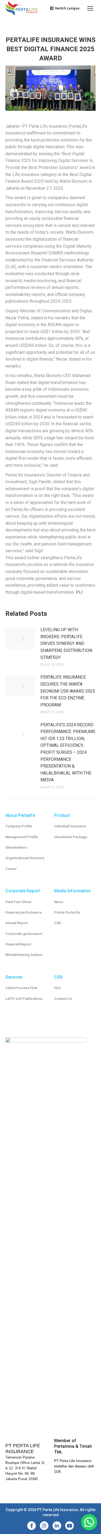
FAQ (57, 988)
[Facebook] (31, 1525)
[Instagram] (44, 1525)
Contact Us (63, 999)
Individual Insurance (70, 826)
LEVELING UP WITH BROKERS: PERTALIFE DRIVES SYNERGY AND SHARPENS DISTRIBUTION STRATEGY (66, 643)
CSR (57, 923)
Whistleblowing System (23, 955)
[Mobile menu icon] (90, 8)
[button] (89, 1522)
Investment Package (70, 837)
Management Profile (21, 837)
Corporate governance (23, 934)
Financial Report (18, 944)
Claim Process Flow (21, 988)
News (58, 902)
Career (11, 869)
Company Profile (18, 826)
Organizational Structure (24, 858)
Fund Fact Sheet (18, 902)
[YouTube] (69, 1525)
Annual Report (16, 923)
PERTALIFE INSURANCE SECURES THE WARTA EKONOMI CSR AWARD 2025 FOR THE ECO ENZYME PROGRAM (67, 691)
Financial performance (23, 912)
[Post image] (20, 638)
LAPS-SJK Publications (24, 999)
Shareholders (16, 847)
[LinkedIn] (57, 1525)
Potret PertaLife (67, 912)
